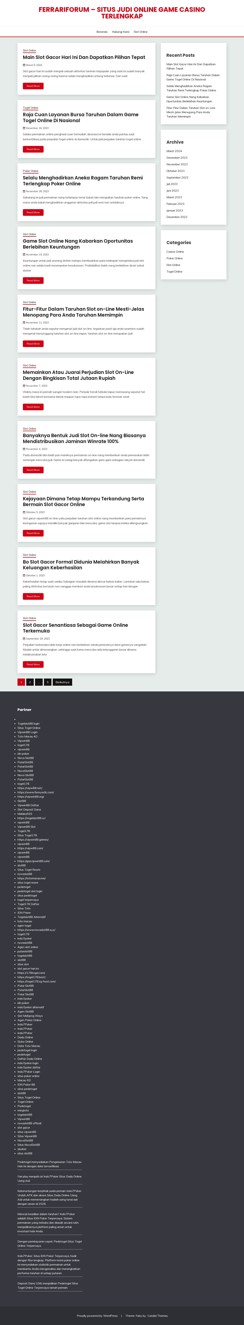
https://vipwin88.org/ (31, 796)
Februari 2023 (175, 204)
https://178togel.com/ (31, 973)
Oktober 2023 (175, 171)
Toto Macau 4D (28, 736)
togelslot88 (25, 955)
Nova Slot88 (26, 758)
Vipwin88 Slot (27, 826)
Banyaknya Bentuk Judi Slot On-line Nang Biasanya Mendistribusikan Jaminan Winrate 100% (84, 438)
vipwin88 (23, 749)
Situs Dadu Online (58, 1195)
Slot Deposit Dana (29, 809)
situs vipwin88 (27, 1132)
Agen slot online (28, 947)
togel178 (23, 745)
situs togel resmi (28, 882)
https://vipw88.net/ (30, 788)
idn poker (23, 753)
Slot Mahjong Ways (30, 1016)
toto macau (25, 921)
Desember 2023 (177, 157)
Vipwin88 (24, 740)
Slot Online (141, 31)
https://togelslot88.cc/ (32, 818)
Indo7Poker (25, 1024)
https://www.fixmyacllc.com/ (36, 792)
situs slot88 (25, 1153)
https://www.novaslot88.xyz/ (36, 930)
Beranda (101, 31)
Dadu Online (25, 1037)
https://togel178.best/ (32, 977)
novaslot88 (25, 874)
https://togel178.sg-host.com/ (37, 981)
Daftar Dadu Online (30, 1059)
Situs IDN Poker (44, 1256)
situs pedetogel (27, 895)
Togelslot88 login (28, 723)
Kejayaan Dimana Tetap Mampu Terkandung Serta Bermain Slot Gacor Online (83, 502)
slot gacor (24, 1127)
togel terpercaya (28, 899)
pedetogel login (27, 1050)
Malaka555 (25, 814)
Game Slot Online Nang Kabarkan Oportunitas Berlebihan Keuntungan (78, 244)
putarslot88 (25, 951)
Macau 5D (24, 1080)
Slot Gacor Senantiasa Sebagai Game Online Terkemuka (75, 628)
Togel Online (30, 107)
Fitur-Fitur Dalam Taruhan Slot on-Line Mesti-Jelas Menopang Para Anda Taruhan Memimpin (83, 312)
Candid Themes (158, 1315)
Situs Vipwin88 (27, 1136)
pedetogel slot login (30, 891)
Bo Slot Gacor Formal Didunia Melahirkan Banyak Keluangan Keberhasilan (81, 565)
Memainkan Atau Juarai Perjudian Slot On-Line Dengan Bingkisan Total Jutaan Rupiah (78, 375)
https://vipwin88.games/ (33, 839)
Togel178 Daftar (28, 904)
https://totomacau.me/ (32, 878)
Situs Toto (24, 908)
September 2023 (177, 177)
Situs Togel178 (27, 835)
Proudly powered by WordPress (97, 1315)
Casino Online (175, 251)
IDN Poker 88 (26, 1084)
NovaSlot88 (25, 771)
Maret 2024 (174, 151)
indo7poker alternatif (31, 1007)
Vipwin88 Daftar (28, 805)
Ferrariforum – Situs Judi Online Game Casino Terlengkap (122, 13)
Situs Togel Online (29, 728)
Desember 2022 (177, 217)
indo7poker (25, 938)
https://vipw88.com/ (30, 848)
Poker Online (30, 171)
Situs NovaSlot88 (29, 1144)
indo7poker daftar (29, 1067)
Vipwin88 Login (28, 732)
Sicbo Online (25, 1041)
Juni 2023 (172, 190)
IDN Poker (24, 912)
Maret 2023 (174, 197)
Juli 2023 (172, 184)
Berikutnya (62, 682)
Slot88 (22, 801)
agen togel (24, 925)
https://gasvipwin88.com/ (34, 861)
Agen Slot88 (26, 1011)
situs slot (23, 964)
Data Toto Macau (29, 1046)
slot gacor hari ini (28, 968)
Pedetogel (24, 1106)
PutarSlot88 (25, 762)
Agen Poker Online (29, 1020)
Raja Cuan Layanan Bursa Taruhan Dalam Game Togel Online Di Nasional (81, 117)
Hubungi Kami (120, 31)
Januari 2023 (174, 210)
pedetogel (24, 887)
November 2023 (177, 164)
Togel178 (24, 831)
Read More (33, 86)
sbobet (22, 1149)
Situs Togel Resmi (29, 869)
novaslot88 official (29, 1123)
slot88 (22, 865)
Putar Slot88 (26, 985)
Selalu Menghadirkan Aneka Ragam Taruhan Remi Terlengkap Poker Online (83, 181)
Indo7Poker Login (29, 1071)
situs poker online (28, 1076)
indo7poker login (28, 1063)
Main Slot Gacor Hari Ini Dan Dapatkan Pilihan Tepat (84, 57)
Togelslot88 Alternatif (32, 917)
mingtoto (23, 1110)
